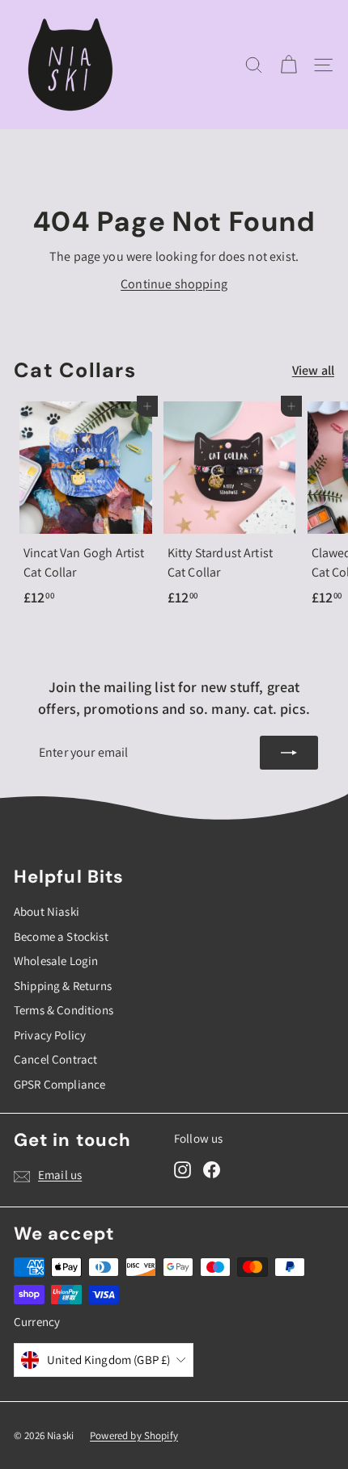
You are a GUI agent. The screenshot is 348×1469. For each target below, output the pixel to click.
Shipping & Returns (63, 985)
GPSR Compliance (59, 1084)
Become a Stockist (61, 936)
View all (313, 370)
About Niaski (46, 911)
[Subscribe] (289, 753)
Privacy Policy (50, 1035)
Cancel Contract (55, 1059)
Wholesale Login (56, 960)
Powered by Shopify (134, 1435)
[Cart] (288, 65)
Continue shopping (174, 283)
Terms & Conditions (63, 1010)
